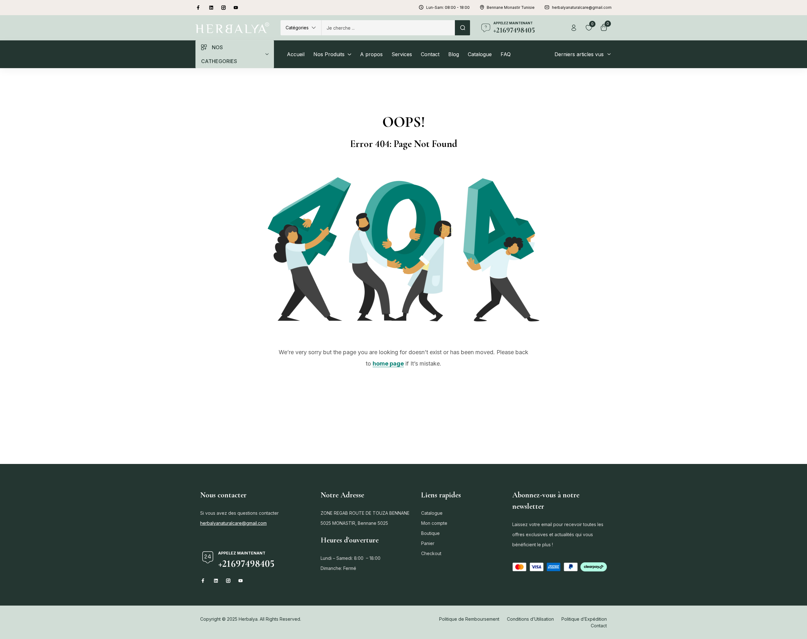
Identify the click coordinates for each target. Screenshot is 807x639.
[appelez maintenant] (485, 27)
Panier (427, 543)
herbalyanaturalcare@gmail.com (233, 523)
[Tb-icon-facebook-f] (199, 7)
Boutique (430, 533)
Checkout (431, 553)
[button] (301, 27)
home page (388, 363)
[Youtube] (236, 7)
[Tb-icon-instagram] (223, 7)
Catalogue (432, 513)
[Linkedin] (211, 7)
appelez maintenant (513, 23)
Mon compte (434, 523)
